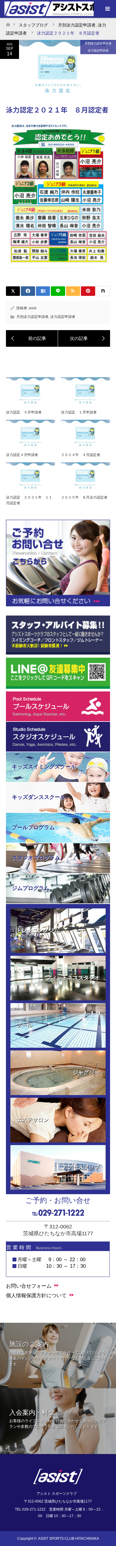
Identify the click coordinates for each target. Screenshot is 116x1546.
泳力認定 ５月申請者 (24, 412)
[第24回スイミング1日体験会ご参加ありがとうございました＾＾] (84, 338)
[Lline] (58, 291)
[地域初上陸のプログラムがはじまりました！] (32, 338)
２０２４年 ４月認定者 (80, 455)
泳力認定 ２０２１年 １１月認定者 (29, 500)
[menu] (107, 9)
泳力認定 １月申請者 (79, 412)
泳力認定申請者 (98, 50)
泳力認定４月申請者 (22, 455)
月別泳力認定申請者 (98, 43)
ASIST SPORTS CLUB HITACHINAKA (68, 1538)
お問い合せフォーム (28, 1286)
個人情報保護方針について (36, 1295)
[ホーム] (8, 23)
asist (32, 308)
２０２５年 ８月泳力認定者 (84, 497)
